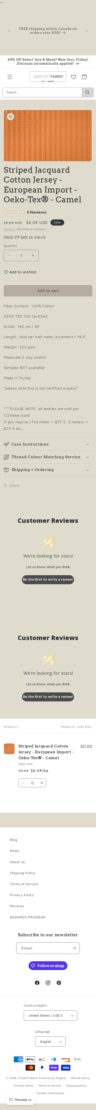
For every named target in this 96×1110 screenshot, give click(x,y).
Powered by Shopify (52, 1077)
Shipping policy (76, 1085)
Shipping (9, 229)
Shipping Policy (23, 873)
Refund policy (80, 1077)
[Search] (87, 92)
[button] (9, 76)
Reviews (17, 906)
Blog (13, 839)
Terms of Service (24, 884)
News (14, 850)
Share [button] (14, 485)
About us (17, 862)
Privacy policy (23, 1085)
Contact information (50, 1093)
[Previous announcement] (9, 30)
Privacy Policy (22, 895)
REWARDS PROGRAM (28, 917)
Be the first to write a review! (48, 579)
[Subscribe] (74, 948)
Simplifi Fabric (28, 1077)
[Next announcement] (86, 30)
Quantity (10, 246)
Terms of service (49, 1085)
